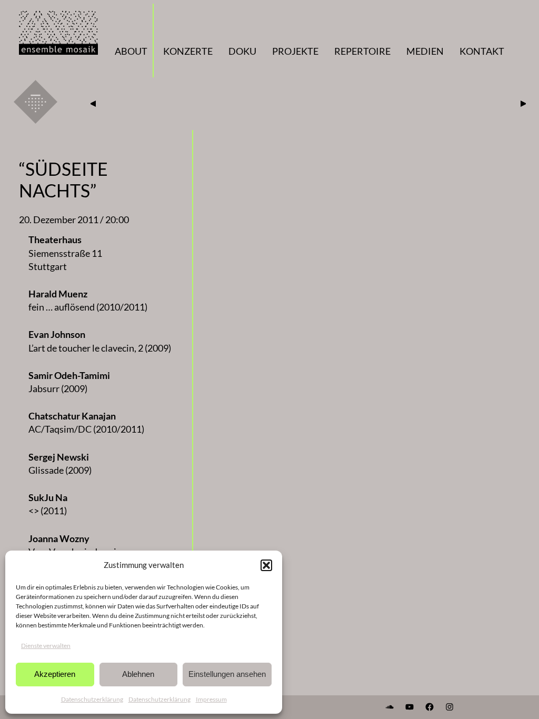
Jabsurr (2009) (57, 388)
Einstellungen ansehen (227, 674)
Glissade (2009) (60, 470)
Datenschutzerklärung (92, 699)
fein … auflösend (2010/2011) (87, 307)
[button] (266, 565)
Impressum (211, 699)
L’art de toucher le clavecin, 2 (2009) (99, 348)
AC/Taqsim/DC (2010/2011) (86, 429)
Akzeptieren (54, 674)
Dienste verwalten (46, 646)
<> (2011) (47, 510)
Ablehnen (138, 674)
